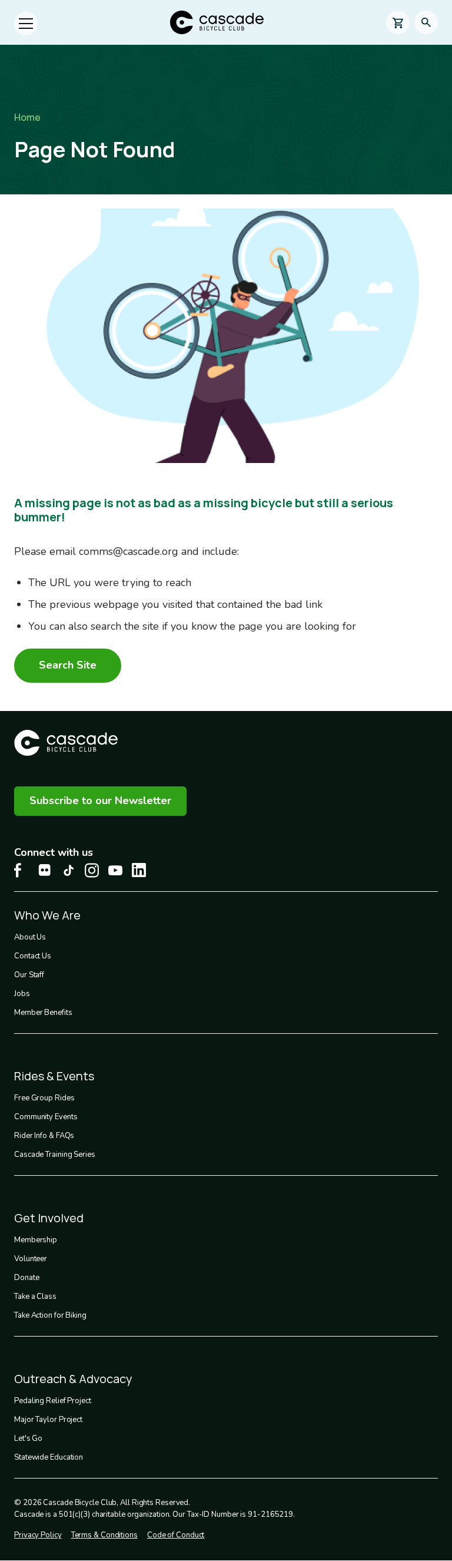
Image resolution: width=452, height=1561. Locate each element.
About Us (30, 937)
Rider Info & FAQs (44, 1135)
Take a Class (35, 1296)
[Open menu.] (26, 23)
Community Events (45, 1117)
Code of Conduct (176, 1535)
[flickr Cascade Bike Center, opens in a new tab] (45, 870)
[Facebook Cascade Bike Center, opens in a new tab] (21, 870)
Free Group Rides (44, 1098)
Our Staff (29, 975)
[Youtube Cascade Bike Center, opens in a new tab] (115, 870)
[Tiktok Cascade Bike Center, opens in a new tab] (68, 870)
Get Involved (49, 1218)
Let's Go (28, 1438)
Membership (35, 1240)
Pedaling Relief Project (52, 1400)
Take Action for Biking (50, 1315)
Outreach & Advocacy (73, 1379)
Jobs (22, 993)
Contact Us (32, 956)
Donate (26, 1277)
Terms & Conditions (104, 1535)
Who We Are (47, 915)
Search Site (68, 665)
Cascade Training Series (54, 1154)
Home (27, 117)
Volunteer (30, 1259)
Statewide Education (48, 1457)
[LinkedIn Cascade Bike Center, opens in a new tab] (139, 870)
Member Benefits (43, 1012)
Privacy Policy (38, 1535)
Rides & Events (54, 1076)
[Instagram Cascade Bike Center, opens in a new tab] (92, 870)
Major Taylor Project (48, 1419)
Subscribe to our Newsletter (100, 800)
